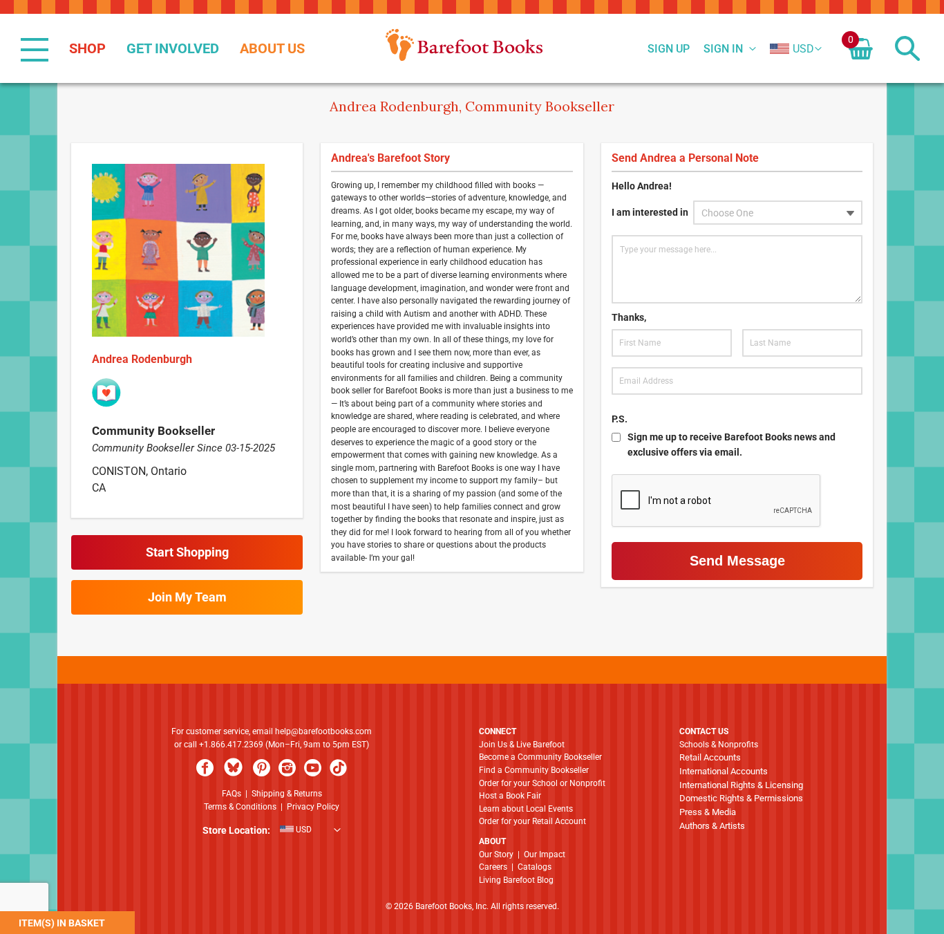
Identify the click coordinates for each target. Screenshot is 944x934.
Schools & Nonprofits (718, 744)
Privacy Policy (313, 807)
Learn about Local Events (526, 809)
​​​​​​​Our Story (496, 854)
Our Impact (544, 854)
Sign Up (669, 49)
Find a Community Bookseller (534, 770)
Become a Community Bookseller (540, 757)
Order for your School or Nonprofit (542, 783)
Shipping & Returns (287, 793)
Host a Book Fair (510, 796)
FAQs (231, 793)
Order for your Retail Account (532, 821)
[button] (792, 49)
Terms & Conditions (240, 807)
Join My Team (187, 597)
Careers (493, 867)
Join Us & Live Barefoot (522, 744)
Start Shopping (187, 552)
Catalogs (534, 867)
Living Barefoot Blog (516, 880)
